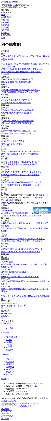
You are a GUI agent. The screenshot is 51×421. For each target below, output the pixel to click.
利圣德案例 (40, 195)
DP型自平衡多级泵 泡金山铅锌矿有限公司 (19, 164)
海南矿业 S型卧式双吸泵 (11, 144)
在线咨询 (5, 316)
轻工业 (10, 59)
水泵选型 (9, 200)
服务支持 (5, 30)
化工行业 (10, 372)
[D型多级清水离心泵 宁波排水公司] (17, 100)
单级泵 (9, 342)
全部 (3, 56)
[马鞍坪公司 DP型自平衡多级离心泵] (17, 110)
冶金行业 (9, 56)
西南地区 (43, 64)
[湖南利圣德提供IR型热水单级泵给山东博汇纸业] (23, 239)
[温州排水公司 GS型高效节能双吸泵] (17, 121)
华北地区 (26, 64)
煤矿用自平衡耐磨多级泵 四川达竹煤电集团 (20, 154)
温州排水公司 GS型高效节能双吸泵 (16, 123)
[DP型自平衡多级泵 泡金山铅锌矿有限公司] (20, 162)
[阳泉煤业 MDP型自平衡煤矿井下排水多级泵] (21, 172)
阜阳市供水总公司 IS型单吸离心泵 (16, 82)
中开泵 (9, 345)
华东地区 (9, 64)
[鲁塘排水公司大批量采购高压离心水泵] (19, 131)
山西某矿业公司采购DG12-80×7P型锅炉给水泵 (21, 215)
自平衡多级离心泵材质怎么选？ (15, 272)
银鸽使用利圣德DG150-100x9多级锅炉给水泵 (20, 252)
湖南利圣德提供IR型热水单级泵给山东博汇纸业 (22, 241)
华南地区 (18, 64)
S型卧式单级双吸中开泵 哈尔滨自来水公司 (19, 92)
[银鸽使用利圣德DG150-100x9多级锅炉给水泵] (21, 249)
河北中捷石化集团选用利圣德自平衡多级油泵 (21, 72)
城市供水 (26, 56)
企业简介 (10, 328)
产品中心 (5, 20)
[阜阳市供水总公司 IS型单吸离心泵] (17, 79)
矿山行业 (18, 56)
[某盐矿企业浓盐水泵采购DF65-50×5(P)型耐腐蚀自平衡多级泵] (25, 226)
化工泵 (23, 306)
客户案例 (5, 22)
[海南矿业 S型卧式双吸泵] (12, 141)
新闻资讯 (5, 25)
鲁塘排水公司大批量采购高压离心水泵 (18, 133)
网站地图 (34, 403)
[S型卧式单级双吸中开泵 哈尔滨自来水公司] (20, 90)
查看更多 (10, 350)
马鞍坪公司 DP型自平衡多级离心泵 (16, 113)
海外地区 (11, 66)
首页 (3, 15)
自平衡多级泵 (7, 306)
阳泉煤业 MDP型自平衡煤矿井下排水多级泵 (20, 175)
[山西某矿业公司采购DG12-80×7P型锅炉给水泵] (22, 213)
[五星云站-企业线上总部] (9, 404)
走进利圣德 (6, 17)
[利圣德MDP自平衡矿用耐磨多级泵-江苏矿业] (21, 182)
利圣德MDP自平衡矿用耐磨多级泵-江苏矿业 (20, 185)
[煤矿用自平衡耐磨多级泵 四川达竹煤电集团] (21, 151)
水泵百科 (5, 27)
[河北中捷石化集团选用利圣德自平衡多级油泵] (22, 69)
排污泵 (16, 306)
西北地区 (35, 64)
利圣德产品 (16, 197)
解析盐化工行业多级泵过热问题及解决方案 (20, 277)
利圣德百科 (28, 197)
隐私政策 (23, 403)
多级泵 (9, 340)
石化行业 (35, 56)
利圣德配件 (40, 197)
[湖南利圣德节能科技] (11, 2)
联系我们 (5, 33)
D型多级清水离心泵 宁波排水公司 (16, 103)
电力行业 (43, 56)
